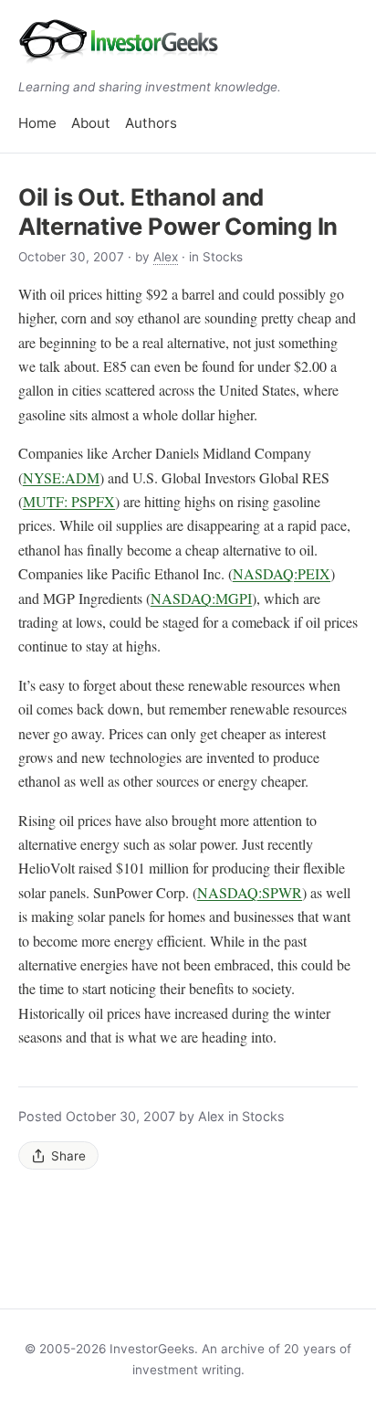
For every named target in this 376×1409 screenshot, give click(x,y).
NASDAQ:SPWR (249, 892)
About (90, 123)
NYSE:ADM (61, 477)
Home (37, 123)
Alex (165, 256)
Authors (151, 123)
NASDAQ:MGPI (201, 598)
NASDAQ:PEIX (281, 573)
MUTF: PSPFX (69, 501)
